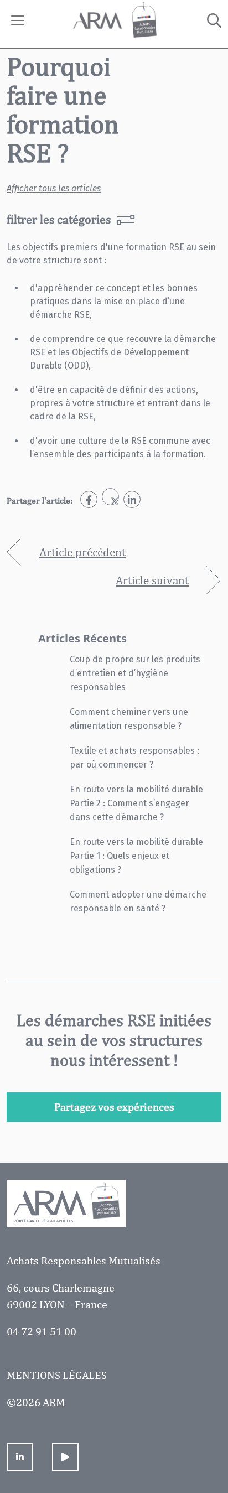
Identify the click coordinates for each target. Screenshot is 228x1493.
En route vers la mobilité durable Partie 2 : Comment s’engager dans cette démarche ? (136, 803)
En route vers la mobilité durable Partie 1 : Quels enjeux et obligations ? (136, 856)
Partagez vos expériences (114, 1106)
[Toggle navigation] (18, 20)
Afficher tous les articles (54, 188)
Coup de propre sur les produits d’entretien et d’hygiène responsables (135, 673)
